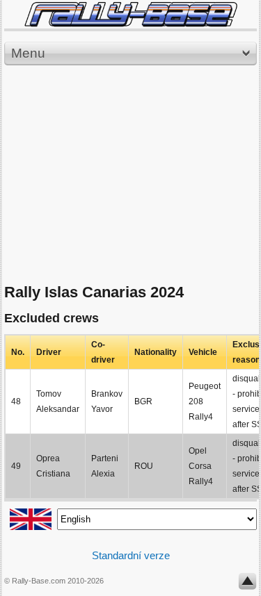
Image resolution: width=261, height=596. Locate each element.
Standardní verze (131, 555)
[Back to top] (247, 584)
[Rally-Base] (130, 14)
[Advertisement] (130, 175)
